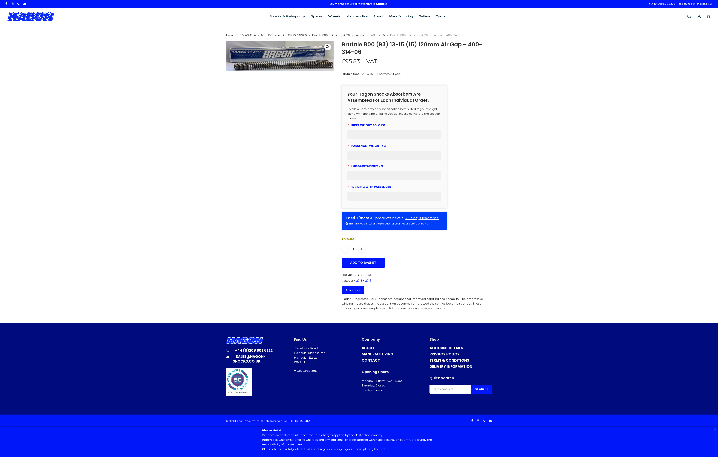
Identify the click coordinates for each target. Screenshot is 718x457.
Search (481, 389)
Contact (371, 360)
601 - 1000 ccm (271, 34)
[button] (327, 47)
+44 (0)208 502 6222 (254, 350)
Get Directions (307, 370)
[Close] (715, 429)
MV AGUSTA (248, 34)
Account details (446, 348)
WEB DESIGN (291, 420)
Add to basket (363, 263)
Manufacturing (377, 354)
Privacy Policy (444, 354)
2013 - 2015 (378, 34)
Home (230, 34)
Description (353, 290)
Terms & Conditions (449, 360)
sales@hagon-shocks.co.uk (249, 359)
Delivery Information (450, 366)
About (368, 348)
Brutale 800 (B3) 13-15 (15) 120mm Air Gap (339, 34)
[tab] (353, 290)
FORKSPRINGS (296, 34)
